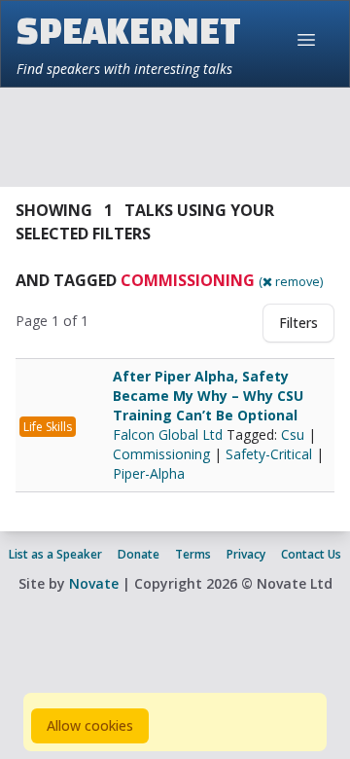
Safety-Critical (269, 454)
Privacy (246, 554)
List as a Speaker (55, 554)
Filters (298, 322)
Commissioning (161, 454)
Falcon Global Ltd (170, 434)
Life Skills (47, 426)
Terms (193, 554)
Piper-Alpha (149, 473)
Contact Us (311, 554)
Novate (94, 583)
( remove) (291, 281)
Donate (138, 554)
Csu (292, 434)
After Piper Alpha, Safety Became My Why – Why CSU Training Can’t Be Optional (208, 395)
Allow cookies (90, 725)
